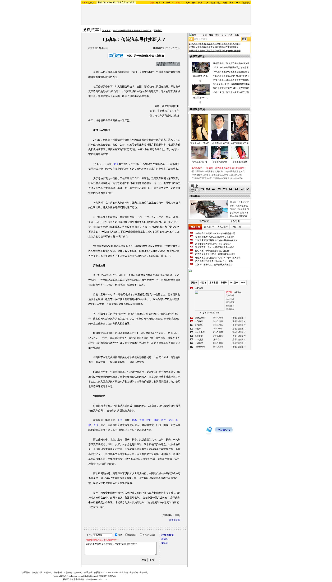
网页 (211, 35)
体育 (158, 2)
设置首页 (26, 572)
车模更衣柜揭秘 (239, 162)
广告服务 (68, 572)
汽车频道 (106, 30)
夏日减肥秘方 (221, 47)
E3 (242, 188)
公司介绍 (123, 572)
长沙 (95, 425)
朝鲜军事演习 (223, 43)
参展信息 (237, 318)
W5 (225, 188)
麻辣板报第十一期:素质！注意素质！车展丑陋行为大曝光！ (219, 168)
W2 (208, 188)
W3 (213, 188)
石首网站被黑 (195, 47)
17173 (116, 2)
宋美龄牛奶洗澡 (196, 50)
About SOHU (112, 572)
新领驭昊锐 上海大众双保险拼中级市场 (231, 63)
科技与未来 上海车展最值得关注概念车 (231, 80)
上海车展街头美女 (219, 175)
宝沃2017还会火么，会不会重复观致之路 (214, 264)
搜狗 (132, 2)
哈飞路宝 (199, 321)
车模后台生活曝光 (221, 178)
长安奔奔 (199, 336)
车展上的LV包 (235, 175)
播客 (219, 2)
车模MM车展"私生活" (202, 178)
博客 (231, 2)
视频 (213, 2)
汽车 (188, 2)
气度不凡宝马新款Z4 (239, 209)
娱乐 (168, 2)
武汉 (163, 420)
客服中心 (78, 572)
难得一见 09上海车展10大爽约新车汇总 (231, 92)
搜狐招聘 (58, 572)
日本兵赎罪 (235, 43)
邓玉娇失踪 (211, 43)
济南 (156, 420)
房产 (194, 2)
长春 (134, 420)
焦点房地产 (124, 2)
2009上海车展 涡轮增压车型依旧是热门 (231, 71)
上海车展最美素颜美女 (234, 171)
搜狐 (100, 2)
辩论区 (165, 543)
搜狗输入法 (37, 572)
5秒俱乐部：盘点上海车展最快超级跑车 (231, 84)
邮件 (225, 2)
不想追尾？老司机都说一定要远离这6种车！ (215, 254)
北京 (116, 164)
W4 (219, 188)
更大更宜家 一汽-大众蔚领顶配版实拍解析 (214, 247)
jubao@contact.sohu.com (96, 579)
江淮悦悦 (199, 339)
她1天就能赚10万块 (239, 143)
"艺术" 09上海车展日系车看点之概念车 (231, 67)
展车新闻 (158, 30)
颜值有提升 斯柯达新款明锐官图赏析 (212, 251)
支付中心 (48, 572)
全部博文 (144, 572)
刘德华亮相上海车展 (219, 143)
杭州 (148, 420)
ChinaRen (107, 2)
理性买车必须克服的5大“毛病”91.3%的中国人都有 (218, 257)
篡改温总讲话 (208, 47)
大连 (141, 420)
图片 (230, 35)
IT (183, 2)
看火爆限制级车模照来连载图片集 (207, 171)
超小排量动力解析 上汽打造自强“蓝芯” (213, 244)
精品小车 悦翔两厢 (238, 216)
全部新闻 (134, 572)
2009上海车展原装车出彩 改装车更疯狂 (231, 88)
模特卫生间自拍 (199, 162)
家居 (200, 2)
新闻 (204, 35)
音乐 (224, 35)
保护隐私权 (99, 572)
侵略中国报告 (234, 50)
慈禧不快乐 (222, 50)
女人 (206, 2)
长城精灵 (199, 343)
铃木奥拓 (199, 325)
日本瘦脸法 (233, 47)
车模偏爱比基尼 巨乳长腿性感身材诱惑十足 (215, 233)
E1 (230, 188)
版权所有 (112, 576)
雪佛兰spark (200, 318)
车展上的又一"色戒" (199, 143)
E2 (236, 188)
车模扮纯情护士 (219, 162)
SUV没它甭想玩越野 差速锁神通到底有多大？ (216, 240)
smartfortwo (200, 347)
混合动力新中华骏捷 (239, 202)
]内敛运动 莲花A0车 (239, 212)
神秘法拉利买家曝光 (201, 175)
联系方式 (88, 572)
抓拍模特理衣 (236, 178)
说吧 (236, 35)
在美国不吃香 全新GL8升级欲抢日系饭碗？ (215, 237)
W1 (202, 188)
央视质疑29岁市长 (197, 43)
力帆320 (198, 328)
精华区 (165, 539)
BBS (238, 2)
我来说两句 (159, 48)
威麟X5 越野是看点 (239, 205)
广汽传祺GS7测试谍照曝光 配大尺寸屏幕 (214, 261)
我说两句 (246, 2)
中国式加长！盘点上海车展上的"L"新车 (231, 76)
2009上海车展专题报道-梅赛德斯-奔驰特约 (132, 30)
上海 (119, 420)
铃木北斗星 (200, 332)
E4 (247, 188)
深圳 (170, 420)
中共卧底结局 (210, 50)
